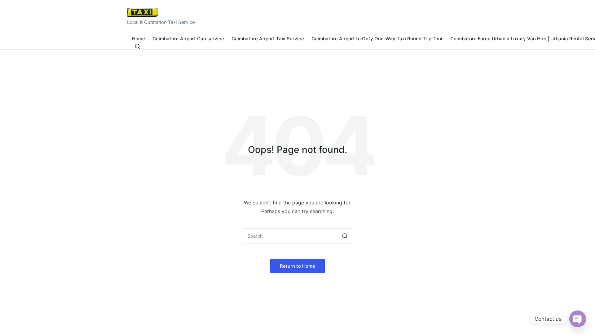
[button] (345, 235)
